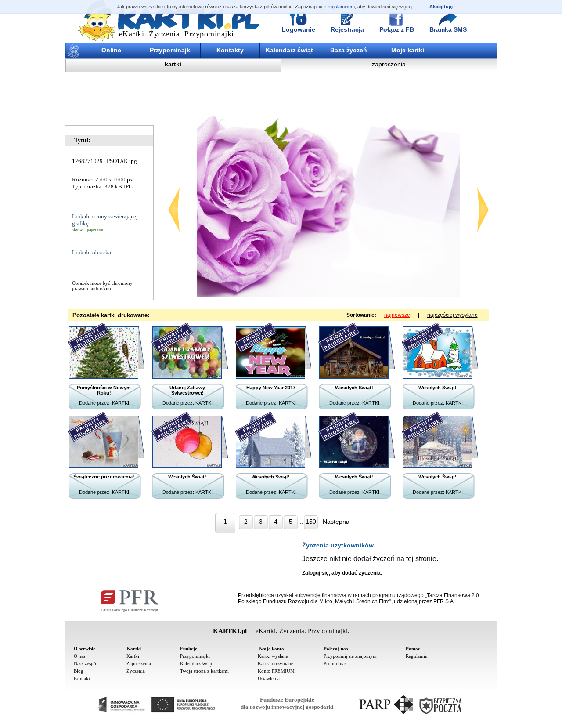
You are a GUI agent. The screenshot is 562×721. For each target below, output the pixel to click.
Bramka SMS (448, 29)
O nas (79, 656)
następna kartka (483, 210)
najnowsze (397, 315)
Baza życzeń (348, 50)
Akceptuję (441, 6)
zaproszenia (389, 64)
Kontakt (82, 678)
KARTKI (120, 403)
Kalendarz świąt (289, 50)
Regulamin (417, 656)
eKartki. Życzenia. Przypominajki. (178, 33)
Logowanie (298, 29)
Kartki (132, 656)
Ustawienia (269, 678)
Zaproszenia (138, 663)
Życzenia (135, 671)
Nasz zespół (85, 663)
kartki (173, 64)
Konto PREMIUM (276, 671)
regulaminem (341, 6)
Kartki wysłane (273, 656)
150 (311, 521)
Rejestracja (347, 29)
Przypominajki (171, 50)
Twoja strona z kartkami (204, 671)
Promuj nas (335, 663)
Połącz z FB (396, 29)
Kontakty (230, 50)
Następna (336, 521)
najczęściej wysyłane (452, 315)
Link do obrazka (91, 252)
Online (111, 50)
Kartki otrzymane (275, 663)
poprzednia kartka (174, 210)
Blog (78, 671)
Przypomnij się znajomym (350, 656)
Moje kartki (407, 50)
